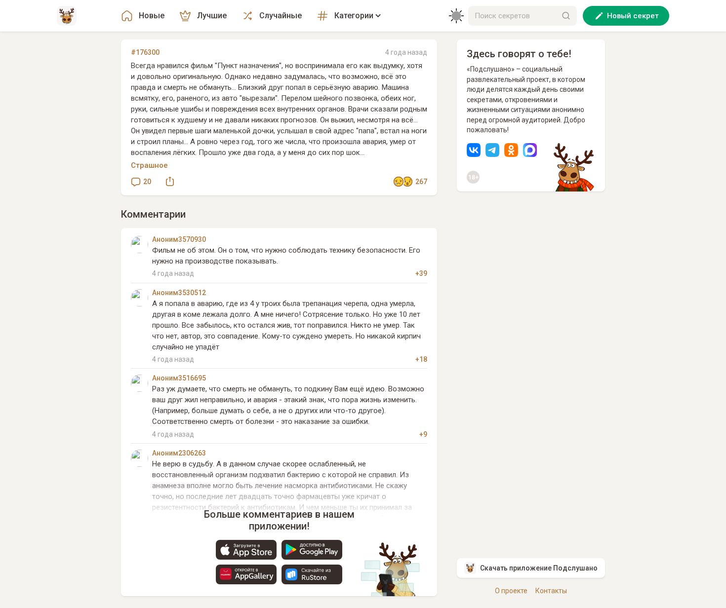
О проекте (511, 591)
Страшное (149, 165)
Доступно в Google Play (312, 550)
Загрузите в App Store (246, 550)
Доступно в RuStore (312, 574)
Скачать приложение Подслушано (539, 568)
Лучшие (212, 15)
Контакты (551, 591)
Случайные (280, 15)
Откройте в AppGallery (246, 574)
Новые (151, 15)
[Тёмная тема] (456, 16)
